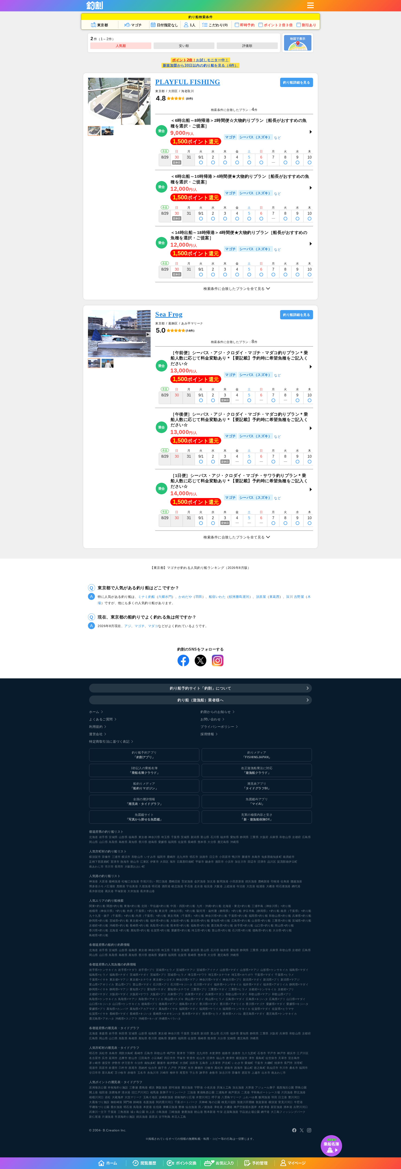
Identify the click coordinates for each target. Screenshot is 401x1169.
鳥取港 (137, 1107)
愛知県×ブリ (138, 989)
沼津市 (261, 861)
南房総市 (288, 856)
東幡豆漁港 (170, 1107)
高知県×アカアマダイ (144, 1008)
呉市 (105, 1058)
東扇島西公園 (205, 1092)
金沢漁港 (200, 881)
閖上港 (93, 1092)
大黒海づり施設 (99, 1102)
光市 (191, 1067)
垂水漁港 (116, 1107)
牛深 (220, 1112)
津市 (252, 1058)
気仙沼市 (272, 1067)
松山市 (201, 1058)
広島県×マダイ (235, 999)
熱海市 (124, 861)
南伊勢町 (172, 1063)
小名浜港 (210, 1087)
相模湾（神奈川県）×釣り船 (107, 911)
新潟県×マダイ (252, 979)
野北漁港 (300, 1092)
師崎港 (137, 1102)
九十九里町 (249, 1053)
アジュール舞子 (265, 1087)
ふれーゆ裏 (250, 1097)
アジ (127, 626)
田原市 (103, 1067)
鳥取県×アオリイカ (151, 999)
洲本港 (288, 1107)
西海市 (238, 1067)
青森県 (103, 1033)
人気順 (121, 46)
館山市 (134, 861)
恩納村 (143, 1067)
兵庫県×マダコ (214, 994)
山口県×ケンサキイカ (126, 1004)
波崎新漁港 (166, 1097)
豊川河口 (294, 1097)
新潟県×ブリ (271, 979)
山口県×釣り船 (264, 925)
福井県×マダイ (252, 984)
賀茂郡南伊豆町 (287, 861)
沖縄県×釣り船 (119, 925)
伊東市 (154, 861)
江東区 (144, 861)
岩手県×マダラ (127, 969)
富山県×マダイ (142, 984)
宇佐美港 (132, 886)
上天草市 (215, 1063)
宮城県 (113, 837)
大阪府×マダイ (119, 994)
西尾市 (133, 1067)
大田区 (164, 861)
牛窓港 (298, 1102)
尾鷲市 (184, 1072)
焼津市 (278, 1063)
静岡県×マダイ (299, 984)
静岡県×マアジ (119, 989)
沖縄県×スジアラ (126, 1018)
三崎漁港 (174, 1112)
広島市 (148, 1053)
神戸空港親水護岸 (245, 1107)
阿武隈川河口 (164, 1102)
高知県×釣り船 (140, 930)
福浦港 (260, 886)
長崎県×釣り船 (139, 925)
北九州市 (182, 856)
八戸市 (172, 1067)
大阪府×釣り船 (180, 920)
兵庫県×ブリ (176, 994)
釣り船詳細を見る (296, 82)
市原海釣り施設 (125, 1116)
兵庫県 (274, 837)
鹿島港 (143, 1087)
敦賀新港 (261, 1102)
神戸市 (281, 1053)
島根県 (123, 842)
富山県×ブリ (123, 984)
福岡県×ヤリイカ (210, 1008)
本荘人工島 (178, 1116)
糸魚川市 (153, 1072)
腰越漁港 (296, 881)
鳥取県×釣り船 (159, 925)
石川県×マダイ (203, 984)
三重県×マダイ (217, 989)
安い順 (184, 46)
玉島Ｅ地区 (150, 1097)
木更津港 (264, 1107)
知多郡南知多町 (272, 856)
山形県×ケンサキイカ (274, 969)
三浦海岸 (221, 1092)
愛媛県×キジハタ (297, 1004)
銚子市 (162, 1067)
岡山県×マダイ (194, 999)
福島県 (133, 837)
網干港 (265, 1112)
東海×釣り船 (132, 906)
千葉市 (259, 1063)
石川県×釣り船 (241, 930)
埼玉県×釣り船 (201, 930)
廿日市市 (95, 1072)
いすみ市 (150, 856)
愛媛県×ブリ (97, 1008)
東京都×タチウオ (141, 979)
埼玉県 (165, 837)
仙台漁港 (191, 1107)
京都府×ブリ (286, 989)
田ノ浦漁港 (205, 1107)
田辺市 (252, 861)
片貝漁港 (287, 1092)
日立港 (282, 1097)
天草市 (282, 1058)
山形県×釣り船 (261, 920)
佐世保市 (271, 1058)
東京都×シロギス (164, 979)
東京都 (143, 837)
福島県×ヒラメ (98, 974)
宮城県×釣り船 (301, 920)
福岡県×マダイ (188, 1008)
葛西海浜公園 (285, 1087)
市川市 (109, 866)
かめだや (185, 597)
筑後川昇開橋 (246, 1102)
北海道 (93, 837)
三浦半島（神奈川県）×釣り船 (271, 906)
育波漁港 (187, 881)
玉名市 (141, 1072)
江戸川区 (302, 1053)
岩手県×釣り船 (243, 925)
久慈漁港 (145, 886)
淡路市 (203, 856)
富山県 (204, 837)
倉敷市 (213, 1072)
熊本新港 (210, 1112)
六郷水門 (165, 597)
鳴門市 (171, 1053)
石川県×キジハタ (181, 984)
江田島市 (144, 1058)
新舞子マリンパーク (173, 1092)
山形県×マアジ (249, 969)
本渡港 (147, 1107)
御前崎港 (116, 1102)
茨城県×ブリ (158, 974)
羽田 (198, 597)
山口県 (103, 842)
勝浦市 (246, 856)
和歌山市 (137, 856)
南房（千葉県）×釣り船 (296, 911)
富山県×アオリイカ (101, 984)
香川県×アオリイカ (232, 1004)
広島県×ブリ (277, 999)
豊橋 (181, 1107)
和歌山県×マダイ (237, 994)
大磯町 (268, 1063)
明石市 (194, 856)
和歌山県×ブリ (281, 994)
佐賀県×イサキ (98, 1013)
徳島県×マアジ (168, 1004)
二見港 (245, 1092)
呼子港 (216, 1097)
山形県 (123, 837)
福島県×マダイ (299, 969)
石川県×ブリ (161, 984)
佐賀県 (182, 842)
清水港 (126, 1092)
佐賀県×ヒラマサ (283, 1008)
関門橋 (127, 1102)
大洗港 (250, 886)
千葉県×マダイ (264, 974)
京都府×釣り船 (98, 925)
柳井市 (174, 1072)
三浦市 (116, 856)
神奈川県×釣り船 (216, 915)
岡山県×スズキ (174, 999)
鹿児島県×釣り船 (222, 925)
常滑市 (191, 1058)
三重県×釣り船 (281, 920)
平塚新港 (120, 891)
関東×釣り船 (97, 906)
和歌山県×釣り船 (280, 915)
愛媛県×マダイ (275, 1004)
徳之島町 (259, 1067)
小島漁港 (162, 1112)
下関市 (191, 1053)
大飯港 (218, 886)
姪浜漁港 (251, 881)
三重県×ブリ (199, 989)
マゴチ (140, 626)
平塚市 (199, 861)
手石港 (188, 886)
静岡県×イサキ (98, 989)
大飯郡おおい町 (135, 866)
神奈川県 (154, 837)
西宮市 (246, 1072)
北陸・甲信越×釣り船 (155, 906)
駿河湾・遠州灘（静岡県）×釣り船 (219, 911)
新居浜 (153, 1116)
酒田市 (219, 861)
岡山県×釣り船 (284, 925)
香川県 (143, 842)
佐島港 (285, 881)
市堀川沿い (147, 881)
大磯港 (270, 886)
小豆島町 (157, 1058)
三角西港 (123, 1112)
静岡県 (244, 837)
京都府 (296, 837)
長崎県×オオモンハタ (167, 1013)
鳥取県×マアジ (127, 999)
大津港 (249, 1087)
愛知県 (234, 837)
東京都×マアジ (119, 979)
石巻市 (261, 1053)
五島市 (203, 1063)
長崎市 (138, 1053)
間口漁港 (162, 881)
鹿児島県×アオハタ (101, 1018)
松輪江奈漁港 (130, 881)
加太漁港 (238, 1087)
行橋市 (209, 1067)
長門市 (288, 1063)
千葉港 (112, 1112)
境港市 (93, 1067)
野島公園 (301, 1087)
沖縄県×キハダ (148, 1018)
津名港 (218, 1107)
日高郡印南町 (185, 861)
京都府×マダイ (98, 994)
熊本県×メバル (232, 1013)
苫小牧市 (120, 1072)
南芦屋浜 (234, 1092)
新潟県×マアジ (290, 979)
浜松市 (103, 1053)
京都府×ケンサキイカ (263, 989)
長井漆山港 (147, 891)
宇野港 (198, 1087)
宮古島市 (294, 1058)
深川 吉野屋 (295, 597)
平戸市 (271, 1053)
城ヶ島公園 (137, 1112)
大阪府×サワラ (139, 994)
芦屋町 (182, 1067)
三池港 (191, 1092)
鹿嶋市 (171, 856)
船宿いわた (217, 597)
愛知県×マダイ (156, 989)
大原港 (103, 881)
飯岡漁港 (222, 881)
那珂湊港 (174, 1087)
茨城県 (185, 837)
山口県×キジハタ (100, 1004)
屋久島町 (107, 1072)
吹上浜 (150, 1112)
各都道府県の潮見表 (103, 1028)
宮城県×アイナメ (208, 969)
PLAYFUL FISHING (187, 82)
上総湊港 (229, 886)
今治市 (138, 1063)
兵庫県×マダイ (194, 994)
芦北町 (226, 1063)
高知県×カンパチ (118, 1008)
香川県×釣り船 (98, 930)
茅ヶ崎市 (95, 1063)
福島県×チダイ (119, 974)
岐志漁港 (177, 886)
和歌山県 (285, 837)
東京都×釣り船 (139, 920)
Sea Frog (168, 314)
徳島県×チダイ (188, 1004)
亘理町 (298, 1063)
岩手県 (103, 837)
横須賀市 (95, 856)
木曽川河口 (203, 1097)
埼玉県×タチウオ (219, 974)
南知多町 (150, 1063)
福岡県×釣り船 (258, 915)
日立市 (213, 856)
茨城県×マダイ (139, 974)
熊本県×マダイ (191, 1013)
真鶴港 (120, 886)
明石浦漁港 (283, 886)
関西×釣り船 (115, 906)
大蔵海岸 (117, 1097)
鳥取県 (113, 842)
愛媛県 (162, 842)
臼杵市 (123, 1067)
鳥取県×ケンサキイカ (103, 999)
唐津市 (230, 1058)
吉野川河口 (300, 1107)
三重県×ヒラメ (238, 989)
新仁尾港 (95, 1116)
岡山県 (93, 842)
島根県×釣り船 (98, 935)
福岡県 (172, 842)
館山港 (198, 1112)
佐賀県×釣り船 (160, 930)
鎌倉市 (209, 861)
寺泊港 (240, 886)
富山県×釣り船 (221, 930)
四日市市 (170, 1058)
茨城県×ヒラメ (177, 974)
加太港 (211, 881)
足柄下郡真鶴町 (99, 861)
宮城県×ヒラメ (165, 969)
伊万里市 (127, 1063)
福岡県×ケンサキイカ (236, 1008)
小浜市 (229, 861)
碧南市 (228, 1067)
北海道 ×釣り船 (119, 930)
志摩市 (123, 1058)
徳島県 (152, 842)
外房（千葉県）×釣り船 (142, 911)
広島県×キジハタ (257, 999)
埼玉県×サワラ (197, 974)
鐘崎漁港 (114, 881)
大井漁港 (133, 891)
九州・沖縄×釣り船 (209, 906)
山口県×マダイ (296, 999)
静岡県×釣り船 (98, 920)
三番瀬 (133, 1087)
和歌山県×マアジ (260, 994)
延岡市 (113, 1058)
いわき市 (237, 1063)
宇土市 (194, 1072)
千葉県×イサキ (98, 979)
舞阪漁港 (162, 1087)
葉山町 (248, 1067)
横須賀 (272, 1102)
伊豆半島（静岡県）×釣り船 (261, 911)
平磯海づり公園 (99, 1107)
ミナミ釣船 (146, 597)
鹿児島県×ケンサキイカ (281, 1013)
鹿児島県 (223, 842)
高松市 (218, 1067)
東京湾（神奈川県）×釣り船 (177, 911)
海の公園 (214, 1102)
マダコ (153, 626)
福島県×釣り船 (200, 925)
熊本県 (202, 842)
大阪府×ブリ (158, 994)
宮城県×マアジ (185, 969)
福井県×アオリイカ (275, 984)
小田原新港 (237, 881)
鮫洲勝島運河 (239, 597)
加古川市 (240, 861)
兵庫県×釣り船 (301, 915)
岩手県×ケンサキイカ (103, 969)
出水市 (266, 1072)
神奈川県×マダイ (210, 979)
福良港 (208, 886)
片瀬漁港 (107, 1116)
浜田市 (194, 1063)
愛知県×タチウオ (179, 989)
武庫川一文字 (98, 1112)
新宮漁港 (276, 1107)
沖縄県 (234, 842)
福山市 (220, 1058)
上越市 (256, 1072)
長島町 (260, 1058)
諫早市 (203, 1072)
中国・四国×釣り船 (182, 906)
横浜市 (126, 856)
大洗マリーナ (133, 1097)
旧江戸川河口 (140, 1092)
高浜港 (109, 891)
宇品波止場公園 (249, 1112)
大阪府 (264, 837)
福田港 (103, 1092)
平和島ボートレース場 (265, 1092)
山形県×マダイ (229, 969)
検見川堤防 (228, 1102)
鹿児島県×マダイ (254, 1013)
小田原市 (225, 856)
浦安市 (106, 1063)
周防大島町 (126, 1053)
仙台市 (152, 1067)
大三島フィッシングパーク (288, 1112)
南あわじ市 (96, 866)
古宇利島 (164, 1116)
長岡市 (119, 866)
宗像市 (106, 856)
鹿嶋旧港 (174, 881)
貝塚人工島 (224, 1087)
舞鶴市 (199, 1067)
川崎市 (164, 1072)
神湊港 (93, 881)
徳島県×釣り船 (262, 930)
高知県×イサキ (168, 1008)
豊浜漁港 (187, 1087)
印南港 (275, 881)
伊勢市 (116, 1063)
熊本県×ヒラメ (212, 1013)
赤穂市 (131, 1072)
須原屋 (261, 597)
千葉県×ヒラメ (284, 974)
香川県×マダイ (209, 1004)
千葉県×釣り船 (238, 915)
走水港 (198, 886)
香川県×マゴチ (255, 1004)
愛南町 (249, 1063)
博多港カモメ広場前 (102, 886)
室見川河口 (285, 1102)
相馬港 (154, 1092)
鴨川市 (236, 856)
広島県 (306, 837)
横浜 (152, 1087)
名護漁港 (149, 1102)
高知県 (133, 842)
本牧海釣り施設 (118, 1087)
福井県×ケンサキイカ (228, 984)
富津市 (115, 861)
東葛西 (274, 597)
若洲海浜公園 (98, 1087)
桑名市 (293, 1067)
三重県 (254, 837)
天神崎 (203, 1102)
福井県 (224, 837)
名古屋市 (95, 1058)
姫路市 (226, 1053)
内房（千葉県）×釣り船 (151, 915)
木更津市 (215, 1053)
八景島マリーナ (231, 1097)
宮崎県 (231, 1038)
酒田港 (166, 886)
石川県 (214, 837)
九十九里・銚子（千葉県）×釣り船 (111, 915)
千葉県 (175, 837)
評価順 (247, 46)
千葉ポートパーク (186, 1102)
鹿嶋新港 (264, 881)
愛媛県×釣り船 (181, 930)
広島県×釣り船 (241, 920)
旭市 (173, 861)
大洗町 (184, 1063)
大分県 (211, 842)
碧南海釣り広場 (185, 1097)
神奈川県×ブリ (232, 979)
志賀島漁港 (231, 1112)
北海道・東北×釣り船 (236, 906)
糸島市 (256, 856)
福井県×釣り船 (159, 920)
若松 (108, 1097)
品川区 (271, 861)
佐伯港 (157, 1107)
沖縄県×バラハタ (170, 1018)
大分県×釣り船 (282, 930)
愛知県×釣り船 (220, 920)
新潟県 (195, 837)
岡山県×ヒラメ (214, 999)
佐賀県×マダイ (261, 1008)
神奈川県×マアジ (187, 979)
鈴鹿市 (113, 1067)
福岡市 (161, 856)
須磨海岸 (114, 1092)
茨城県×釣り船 (119, 920)
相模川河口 (96, 1097)
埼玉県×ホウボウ (242, 974)
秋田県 (123, 1033)
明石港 (156, 886)
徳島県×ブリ (149, 1004)
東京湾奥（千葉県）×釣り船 (186, 915)
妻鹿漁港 (187, 1112)
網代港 (296, 886)
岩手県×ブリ (147, 969)
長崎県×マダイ (119, 1013)
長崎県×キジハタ (141, 1013)
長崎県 (192, 842)
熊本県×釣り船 (180, 925)
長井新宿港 (96, 891)
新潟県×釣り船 (200, 920)
